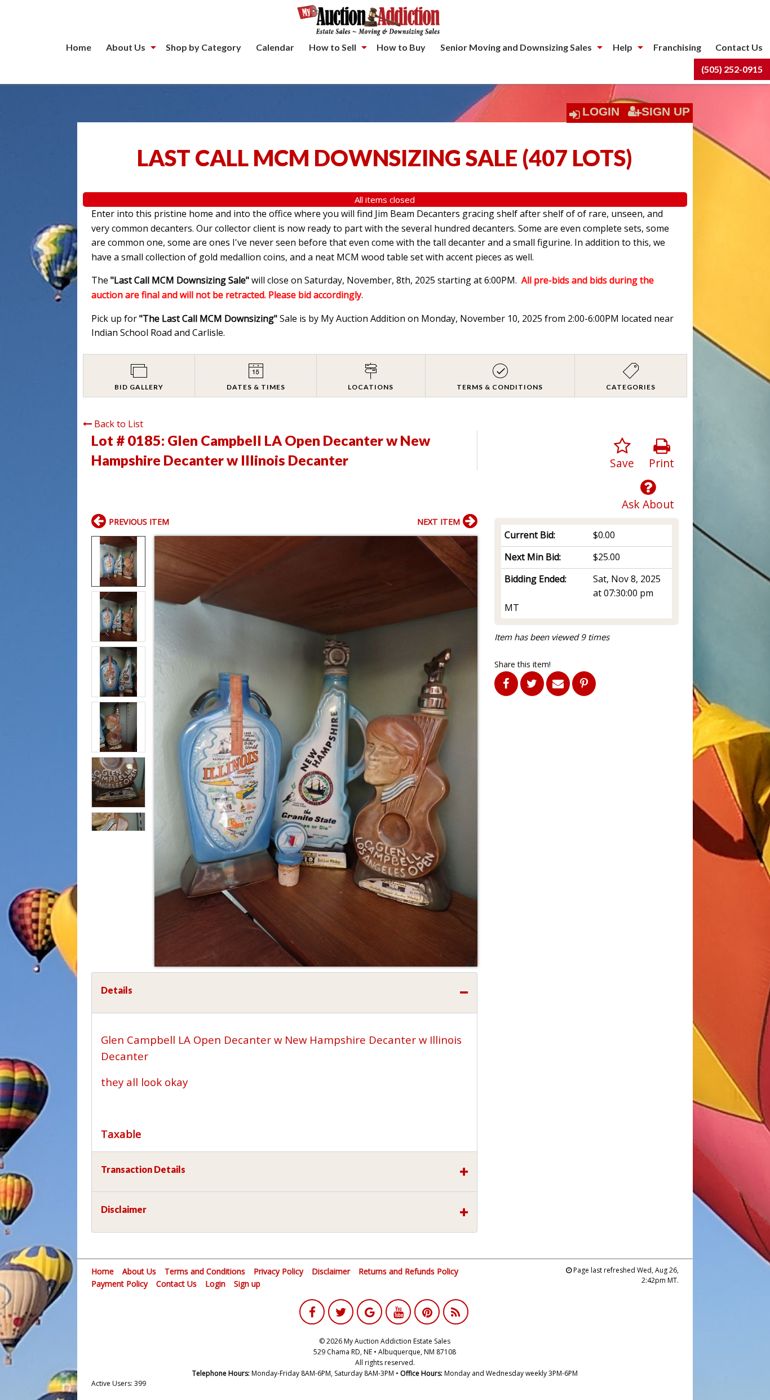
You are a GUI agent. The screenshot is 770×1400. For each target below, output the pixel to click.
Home (78, 47)
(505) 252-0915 (732, 69)
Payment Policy (119, 1283)
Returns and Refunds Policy (408, 1271)
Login (600, 111)
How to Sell (332, 47)
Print (661, 463)
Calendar (275, 47)
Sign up (247, 1283)
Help (622, 47)
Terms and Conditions (205, 1271)
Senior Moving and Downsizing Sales (516, 47)
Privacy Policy (278, 1271)
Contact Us (739, 47)
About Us (125, 47)
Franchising (677, 47)
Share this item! (522, 664)
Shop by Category (203, 47)
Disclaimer (331, 1271)
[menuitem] (79, 47)
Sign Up (665, 111)
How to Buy (401, 47)
